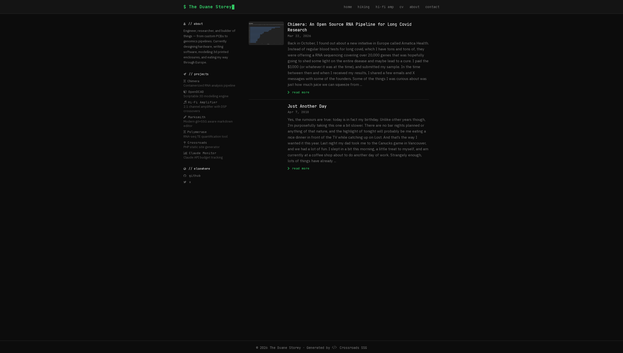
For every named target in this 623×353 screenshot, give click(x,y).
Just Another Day (307, 106)
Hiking (364, 7)
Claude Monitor (202, 153)
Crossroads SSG (353, 347)
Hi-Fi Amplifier (202, 102)
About (415, 7)
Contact (432, 7)
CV (402, 7)
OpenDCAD (196, 92)
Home (348, 7)
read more (300, 92)
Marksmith (197, 117)
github (194, 176)
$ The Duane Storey (207, 6)
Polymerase (197, 132)
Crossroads (197, 143)
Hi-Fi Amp (385, 7)
